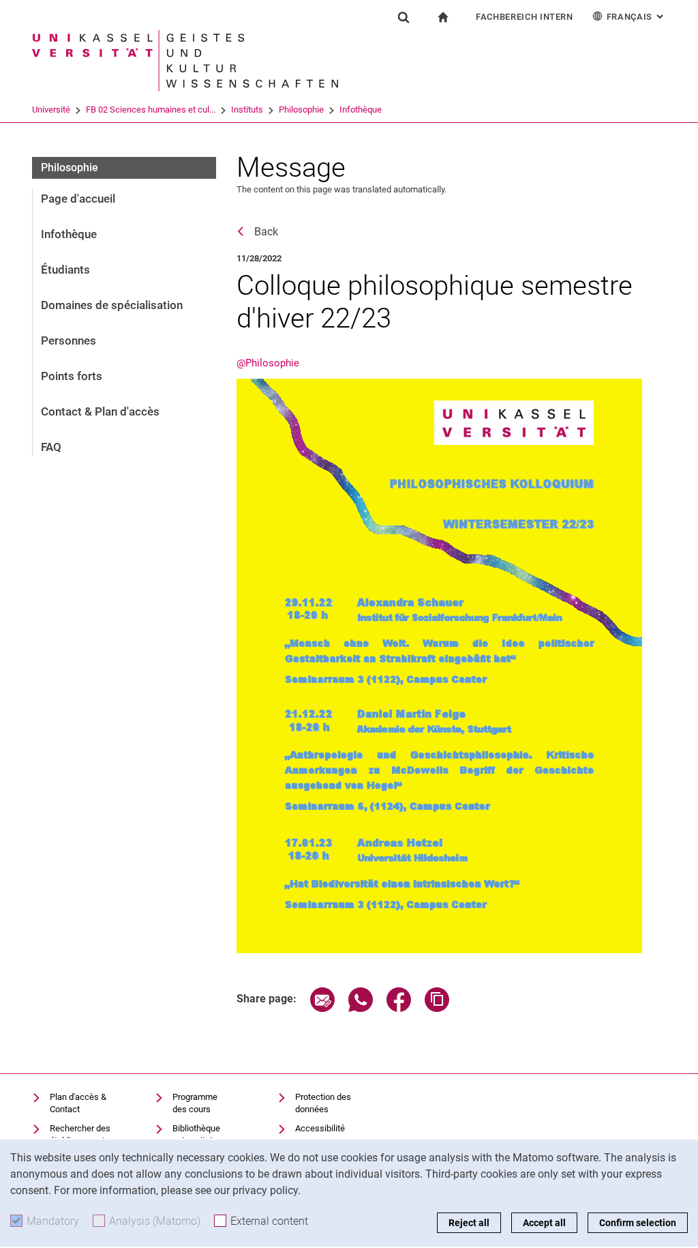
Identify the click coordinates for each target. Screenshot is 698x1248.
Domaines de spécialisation (112, 305)
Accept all (544, 1222)
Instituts (247, 109)
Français (636, 17)
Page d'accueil (78, 198)
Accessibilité (320, 1128)
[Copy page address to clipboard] (437, 1008)
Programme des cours (194, 1103)
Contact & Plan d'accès (100, 411)
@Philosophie (268, 363)
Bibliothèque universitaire (196, 1134)
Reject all (469, 1222)
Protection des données (323, 1103)
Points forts (71, 376)
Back (266, 231)
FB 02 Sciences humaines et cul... (150, 109)
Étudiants (65, 269)
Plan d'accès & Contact (78, 1103)
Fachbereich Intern (524, 17)
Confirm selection (637, 1222)
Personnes (68, 340)
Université (51, 109)
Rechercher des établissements (80, 1134)
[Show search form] (403, 17)
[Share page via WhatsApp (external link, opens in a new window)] (360, 1008)
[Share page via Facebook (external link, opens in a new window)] (398, 1008)
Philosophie (301, 109)
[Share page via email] (322, 1008)
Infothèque (360, 109)
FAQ (51, 447)
